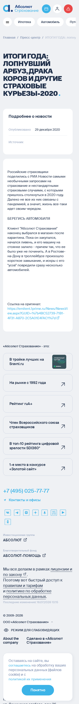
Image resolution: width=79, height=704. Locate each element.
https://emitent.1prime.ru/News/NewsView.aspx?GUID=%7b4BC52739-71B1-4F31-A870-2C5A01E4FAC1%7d (37, 313)
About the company (11, 641)
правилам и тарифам (23, 585)
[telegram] (17, 511)
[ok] (7, 520)
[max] (26, 511)
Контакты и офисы (25, 500)
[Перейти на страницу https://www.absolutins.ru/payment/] (46, 8)
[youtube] (63, 511)
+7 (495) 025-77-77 (26, 491)
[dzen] (35, 511)
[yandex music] (44, 511)
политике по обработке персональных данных (27, 593)
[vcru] (53, 511)
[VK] (7, 511)
